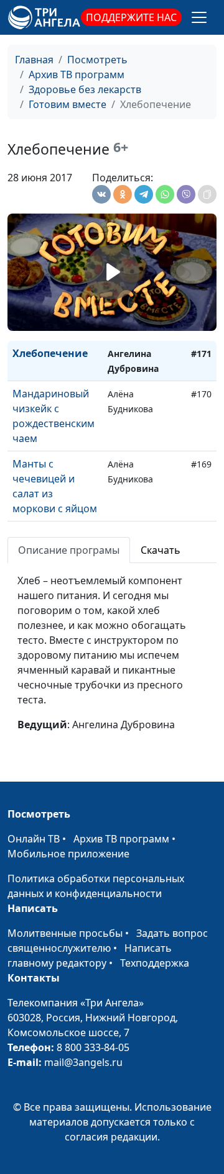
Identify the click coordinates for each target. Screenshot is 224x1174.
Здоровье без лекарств (85, 89)
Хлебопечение (50, 353)
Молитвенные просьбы (65, 933)
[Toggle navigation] (199, 17)
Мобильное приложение (68, 853)
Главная (34, 59)
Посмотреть (97, 59)
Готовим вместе (67, 104)
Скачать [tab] (160, 550)
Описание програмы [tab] (68, 550)
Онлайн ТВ (33, 839)
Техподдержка (154, 963)
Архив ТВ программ (76, 74)
